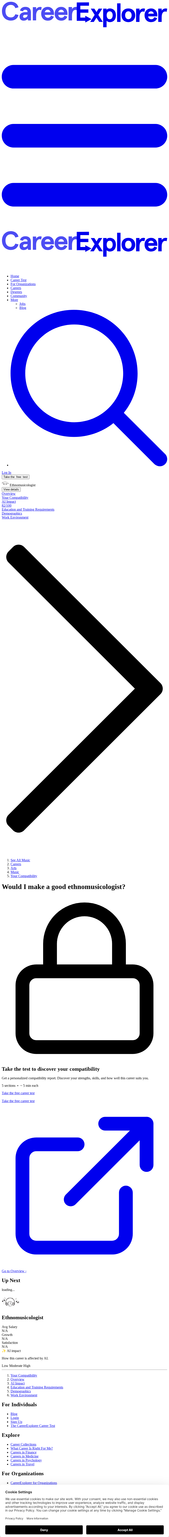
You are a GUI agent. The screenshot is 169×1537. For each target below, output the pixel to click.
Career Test (18, 280)
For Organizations (23, 284)
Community (19, 296)
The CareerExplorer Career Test (33, 1426)
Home (15, 276)
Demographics (21, 1391)
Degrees (16, 292)
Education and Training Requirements (37, 1387)
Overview (17, 1379)
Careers (16, 288)
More (14, 300)
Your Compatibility (24, 1375)
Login (15, 1418)
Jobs (22, 304)
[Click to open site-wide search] (89, 465)
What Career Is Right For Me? (32, 1448)
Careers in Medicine (25, 1456)
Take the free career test (18, 1093)
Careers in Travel (22, 1464)
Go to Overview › (14, 1271)
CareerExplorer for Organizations (34, 1483)
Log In (6, 472)
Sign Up (16, 1422)
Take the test (16, 477)
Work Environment (24, 1395)
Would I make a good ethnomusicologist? (63, 887)
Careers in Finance (24, 1452)
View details (11, 489)
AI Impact (18, 1383)
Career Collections (23, 1444)
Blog (22, 308)
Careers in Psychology (26, 1460)
